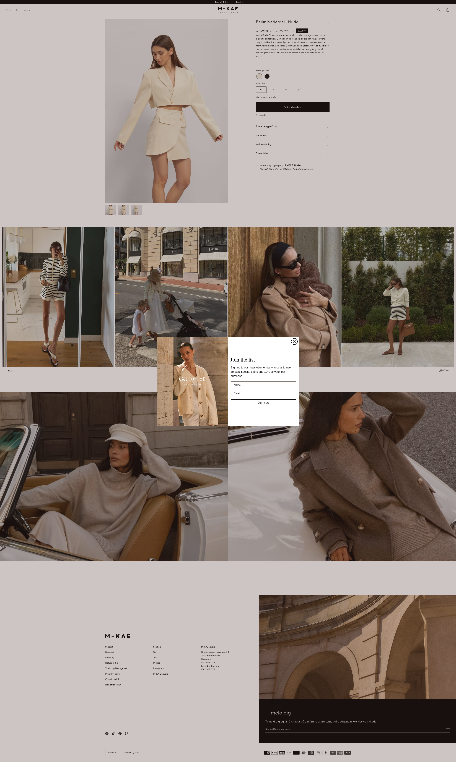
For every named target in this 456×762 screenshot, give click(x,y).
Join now (263, 402)
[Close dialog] (294, 341)
